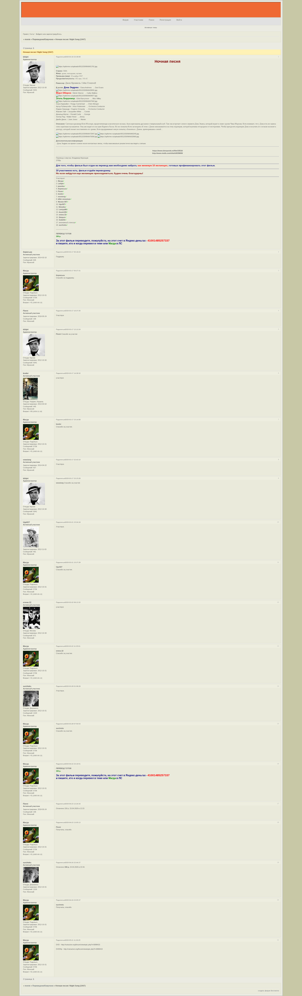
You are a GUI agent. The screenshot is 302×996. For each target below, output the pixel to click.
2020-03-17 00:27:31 (73, 271)
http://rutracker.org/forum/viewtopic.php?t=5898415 (80, 945)
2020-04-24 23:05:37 (73, 900)
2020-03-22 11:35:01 (72, 646)
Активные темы (151, 27)
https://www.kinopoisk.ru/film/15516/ (167, 151)
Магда (26, 271)
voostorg (27, 460)
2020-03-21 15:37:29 (73, 562)
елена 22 (27, 602)
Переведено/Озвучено (42, 39)
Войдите (39, 34)
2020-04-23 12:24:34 (73, 804)
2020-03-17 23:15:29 (73, 478)
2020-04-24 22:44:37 (73, 862)
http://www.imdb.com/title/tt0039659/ (167, 153)
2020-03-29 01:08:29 (73, 686)
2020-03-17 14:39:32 (73, 373)
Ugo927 (26, 522)
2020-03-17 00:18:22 (73, 252)
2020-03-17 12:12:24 (73, 329)
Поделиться (60, 57)
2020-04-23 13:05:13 (73, 822)
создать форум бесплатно (268, 991)
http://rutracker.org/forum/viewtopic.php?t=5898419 (83, 949)
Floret (25, 311)
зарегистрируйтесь (54, 34)
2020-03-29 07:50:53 (73, 724)
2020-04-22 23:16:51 (73, 764)
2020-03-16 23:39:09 (73, 57)
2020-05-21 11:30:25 (72, 940)
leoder (26, 373)
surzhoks (27, 686)
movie (27, 39)
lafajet (25, 57)
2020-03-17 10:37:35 (73, 311)
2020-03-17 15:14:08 (73, 419)
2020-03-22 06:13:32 (73, 602)
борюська (27, 252)
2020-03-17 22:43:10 (73, 460)
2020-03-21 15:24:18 (73, 522)
